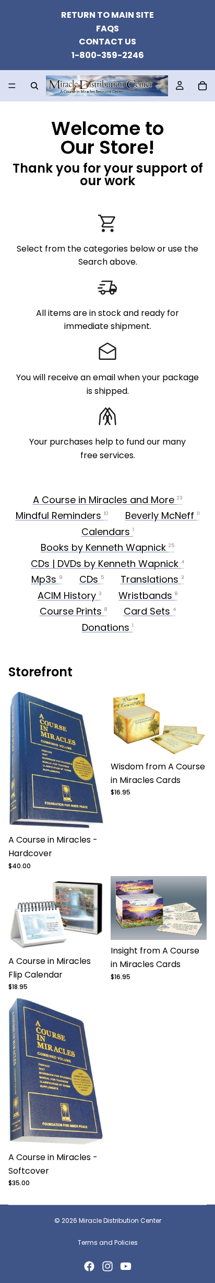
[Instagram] (107, 1266)
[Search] (34, 85)
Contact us (107, 42)
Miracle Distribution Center (120, 1220)
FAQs (107, 28)
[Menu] (12, 86)
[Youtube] (126, 1266)
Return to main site (107, 15)
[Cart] (202, 85)
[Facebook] (89, 1266)
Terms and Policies (108, 1242)
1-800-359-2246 (107, 55)
